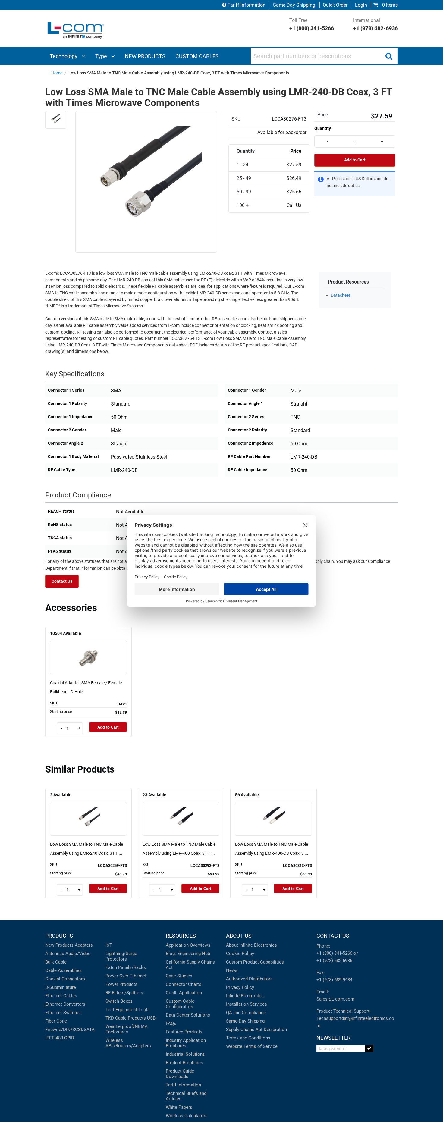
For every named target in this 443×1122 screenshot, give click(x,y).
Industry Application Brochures (186, 1043)
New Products (59, 945)
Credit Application (184, 992)
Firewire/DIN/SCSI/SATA (70, 1029)
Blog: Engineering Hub (188, 953)
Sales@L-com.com (335, 999)
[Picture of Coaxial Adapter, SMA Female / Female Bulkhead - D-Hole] (88, 648)
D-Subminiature (60, 987)
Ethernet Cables (61, 995)
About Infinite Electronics (251, 945)
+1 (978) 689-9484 (334, 980)
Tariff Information (246, 5)
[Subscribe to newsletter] (369, 1048)
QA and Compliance (246, 1012)
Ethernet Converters (65, 1004)
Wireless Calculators (187, 1115)
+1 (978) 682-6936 (334, 960)
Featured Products (184, 1032)
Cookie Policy (240, 953)
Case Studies (179, 976)
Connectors (73, 979)
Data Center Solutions (188, 1015)
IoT (108, 945)
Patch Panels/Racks (125, 967)
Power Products (121, 984)
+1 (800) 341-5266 (334, 953)
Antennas (54, 953)
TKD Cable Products (125, 1018)
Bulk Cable (56, 962)
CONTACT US (332, 935)
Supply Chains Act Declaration (256, 1029)
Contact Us (62, 581)
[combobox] (324, 56)
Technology (64, 56)
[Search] (389, 56)
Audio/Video (78, 953)
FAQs (171, 1023)
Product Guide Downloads (180, 1073)
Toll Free (311, 24)
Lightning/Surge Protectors (121, 956)
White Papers (179, 1107)
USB (151, 1018)
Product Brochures (184, 1062)
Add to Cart (355, 160)
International (375, 24)
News (231, 970)
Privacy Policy (240, 987)
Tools (144, 1009)
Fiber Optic (56, 1021)
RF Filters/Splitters (124, 992)
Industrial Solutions (185, 1054)
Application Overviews (188, 945)
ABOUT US (239, 935)
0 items (389, 5)
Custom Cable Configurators (180, 1003)
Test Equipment (121, 1009)
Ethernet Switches (63, 1012)
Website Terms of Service (252, 1046)
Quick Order (335, 5)
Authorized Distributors (249, 979)
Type (101, 56)
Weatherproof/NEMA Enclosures (126, 1029)
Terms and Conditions (248, 1038)
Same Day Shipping (294, 5)
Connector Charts (183, 984)
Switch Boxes (119, 1001)
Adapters (84, 945)
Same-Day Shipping (245, 1021)
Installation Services (246, 1004)
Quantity (322, 128)
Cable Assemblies (63, 970)
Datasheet (340, 295)
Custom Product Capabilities (255, 962)
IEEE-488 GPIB (59, 1038)
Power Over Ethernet (125, 976)
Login (361, 5)
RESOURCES (181, 935)
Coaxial (52, 979)
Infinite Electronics (245, 995)
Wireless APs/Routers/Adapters (128, 1043)
